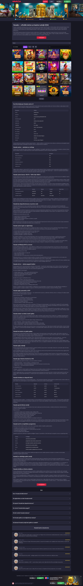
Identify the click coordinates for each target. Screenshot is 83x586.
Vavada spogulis (41, 37)
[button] (1, 10)
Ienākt (52, 1)
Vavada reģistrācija (41, 484)
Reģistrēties (45, 1)
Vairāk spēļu (41, 98)
